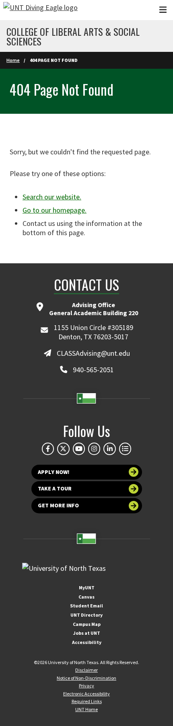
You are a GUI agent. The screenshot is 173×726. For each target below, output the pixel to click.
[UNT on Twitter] (63, 449)
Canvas (86, 597)
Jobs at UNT (86, 633)
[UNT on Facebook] (48, 449)
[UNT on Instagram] (94, 449)
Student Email (86, 606)
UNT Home (86, 709)
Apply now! (54, 472)
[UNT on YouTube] (79, 449)
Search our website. (52, 196)
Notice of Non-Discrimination (86, 678)
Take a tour (55, 488)
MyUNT (87, 587)
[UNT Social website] (125, 449)
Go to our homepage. (54, 210)
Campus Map (87, 624)
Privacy (86, 686)
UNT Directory (86, 615)
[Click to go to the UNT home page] (40, 10)
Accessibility (86, 642)
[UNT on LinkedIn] (109, 449)
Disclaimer (86, 670)
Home (13, 60)
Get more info (58, 505)
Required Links (87, 701)
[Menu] (163, 10)
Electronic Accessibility (86, 694)
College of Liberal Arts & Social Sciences (73, 36)
